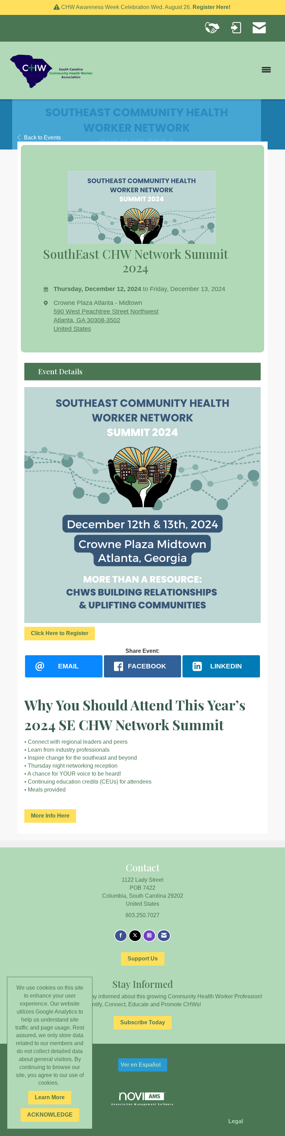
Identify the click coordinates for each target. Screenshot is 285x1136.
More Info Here (50, 816)
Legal (235, 1121)
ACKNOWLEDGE (50, 1115)
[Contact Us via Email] (164, 936)
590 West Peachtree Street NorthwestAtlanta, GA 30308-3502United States (106, 320)
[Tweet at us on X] (135, 936)
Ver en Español (141, 1065)
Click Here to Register (59, 633)
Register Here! (212, 7)
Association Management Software (142, 1104)
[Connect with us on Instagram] (149, 936)
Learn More (50, 1097)
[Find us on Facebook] (120, 936)
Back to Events (42, 137)
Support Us (143, 959)
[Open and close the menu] (187, 70)
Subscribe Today (142, 1022)
